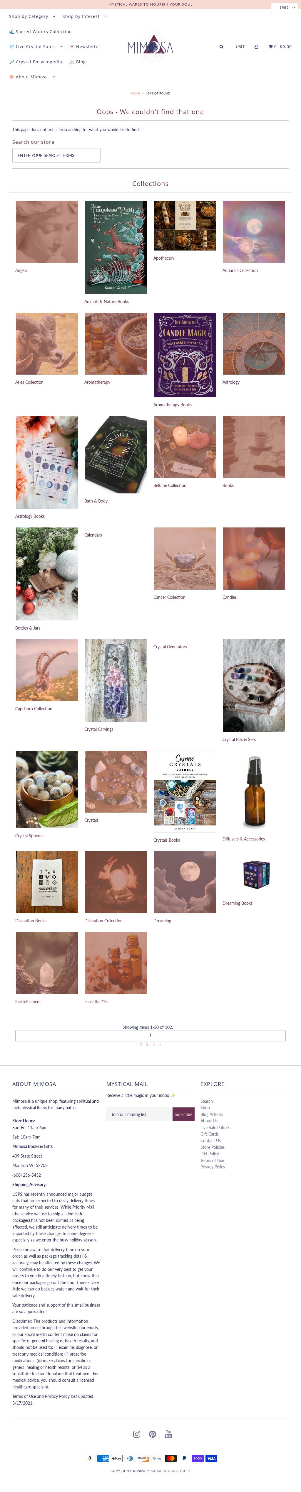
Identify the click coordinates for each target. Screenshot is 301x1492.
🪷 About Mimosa (29, 76)
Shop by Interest (82, 16)
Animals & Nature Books (106, 301)
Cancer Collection (169, 597)
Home (135, 93)
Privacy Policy (212, 1166)
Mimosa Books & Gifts (168, 1471)
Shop (205, 1107)
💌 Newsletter (85, 46)
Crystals (91, 820)
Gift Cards (209, 1133)
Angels (21, 270)
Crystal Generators (170, 646)
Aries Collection (29, 382)
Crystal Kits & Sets (239, 739)
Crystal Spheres (29, 835)
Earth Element (28, 1001)
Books (228, 485)
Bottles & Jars (27, 627)
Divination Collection (103, 920)
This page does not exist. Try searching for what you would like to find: (76, 129)
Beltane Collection (169, 485)
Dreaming (162, 920)
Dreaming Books (237, 903)
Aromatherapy (97, 382)
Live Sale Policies (215, 1127)
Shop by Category (29, 16)
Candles (230, 597)
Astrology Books (30, 516)
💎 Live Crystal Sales (32, 46)
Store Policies (212, 1147)
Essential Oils (96, 1001)
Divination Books (30, 920)
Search (206, 1101)
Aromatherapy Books (172, 404)
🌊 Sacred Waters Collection (40, 31)
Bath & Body (96, 500)
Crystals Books (166, 840)
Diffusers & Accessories (244, 838)
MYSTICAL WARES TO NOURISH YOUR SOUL (150, 4)
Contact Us (210, 1140)
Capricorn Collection (33, 708)
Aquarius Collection (240, 270)
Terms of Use (212, 1160)
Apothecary (163, 258)
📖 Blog (77, 62)
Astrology (231, 382)
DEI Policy (209, 1153)
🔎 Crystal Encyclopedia (35, 62)
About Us (209, 1120)
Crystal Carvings (98, 729)
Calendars (93, 534)
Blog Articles (211, 1114)
